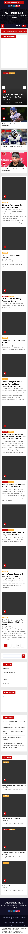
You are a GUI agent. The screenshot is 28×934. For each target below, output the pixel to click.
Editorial (5, 925)
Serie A (10, 928)
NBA (13, 922)
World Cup (12, 73)
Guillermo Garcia (19, 102)
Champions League (13, 925)
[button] (20, 26)
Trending (6, 73)
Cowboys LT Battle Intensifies (12, 146)
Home (5, 922)
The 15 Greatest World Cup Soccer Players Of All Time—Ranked (13, 622)
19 (18, 646)
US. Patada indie (14, 12)
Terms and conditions (18, 930)
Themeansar (14, 919)
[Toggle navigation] (17, 26)
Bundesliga (6, 669)
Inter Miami (16, 928)
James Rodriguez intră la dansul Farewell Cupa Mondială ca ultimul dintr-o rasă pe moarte (13, 745)
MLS (10, 922)
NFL (4, 108)
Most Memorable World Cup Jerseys (14, 728)
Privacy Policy (7, 930)
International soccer (9, 672)
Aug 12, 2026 (8, 102)
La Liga (5, 928)
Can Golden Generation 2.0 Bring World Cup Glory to (13, 96)
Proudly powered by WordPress (10, 917)
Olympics (21, 922)
